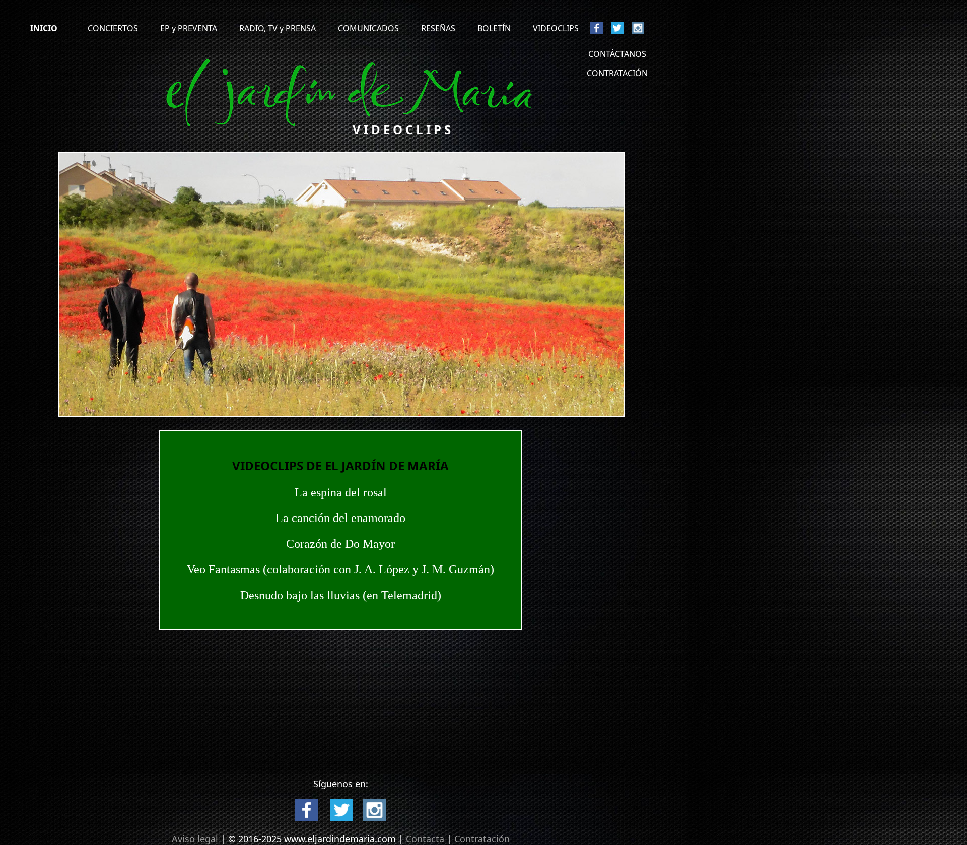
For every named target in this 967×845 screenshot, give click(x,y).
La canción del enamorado (340, 518)
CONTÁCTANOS (617, 53)
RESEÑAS (438, 28)
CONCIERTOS (113, 28)
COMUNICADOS (368, 28)
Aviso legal (195, 839)
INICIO (43, 28)
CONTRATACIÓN (617, 73)
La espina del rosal (341, 492)
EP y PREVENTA (188, 28)
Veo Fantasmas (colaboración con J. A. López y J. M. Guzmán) (340, 569)
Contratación (482, 839)
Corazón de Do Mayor (340, 543)
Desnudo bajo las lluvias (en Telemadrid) (340, 595)
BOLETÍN (494, 28)
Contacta (426, 839)
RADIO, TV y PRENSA (278, 28)
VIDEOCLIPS (556, 28)
